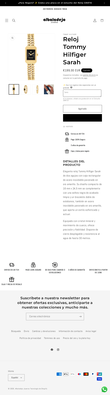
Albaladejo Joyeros (22, 389)
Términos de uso (52, 338)
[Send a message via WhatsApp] (104, 389)
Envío (26, 331)
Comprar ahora (82, 117)
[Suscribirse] (80, 316)
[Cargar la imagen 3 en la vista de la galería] (37, 89)
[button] (6, 20)
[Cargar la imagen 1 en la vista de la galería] (14, 89)
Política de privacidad (30, 338)
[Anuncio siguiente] (104, 3)
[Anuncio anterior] (6, 3)
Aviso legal (91, 331)
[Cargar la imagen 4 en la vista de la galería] (49, 89)
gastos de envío (89, 75)
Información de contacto (71, 331)
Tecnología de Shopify (38, 389)
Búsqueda (16, 331)
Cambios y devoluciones (44, 331)
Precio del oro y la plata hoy (76, 338)
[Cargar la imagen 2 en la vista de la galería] (26, 89)
